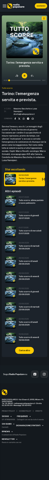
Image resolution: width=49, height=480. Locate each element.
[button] (4, 6)
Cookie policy (25, 411)
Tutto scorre (7, 88)
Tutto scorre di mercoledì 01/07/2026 (30, 232)
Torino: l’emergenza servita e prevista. (27, 179)
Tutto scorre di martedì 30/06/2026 (29, 247)
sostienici (41, 6)
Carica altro (24, 350)
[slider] (9, 80)
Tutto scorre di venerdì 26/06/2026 (29, 277)
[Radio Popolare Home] (15, 5)
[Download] (44, 18)
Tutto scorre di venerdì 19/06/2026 (29, 338)
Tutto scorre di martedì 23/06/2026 (29, 308)
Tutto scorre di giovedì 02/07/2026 (29, 216)
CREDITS (38, 411)
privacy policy (8, 411)
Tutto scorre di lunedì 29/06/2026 (28, 262)
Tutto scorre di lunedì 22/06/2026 (28, 323)
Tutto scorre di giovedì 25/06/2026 (29, 293)
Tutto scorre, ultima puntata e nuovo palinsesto (31, 201)
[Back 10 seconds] (16, 75)
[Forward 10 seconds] (32, 75)
